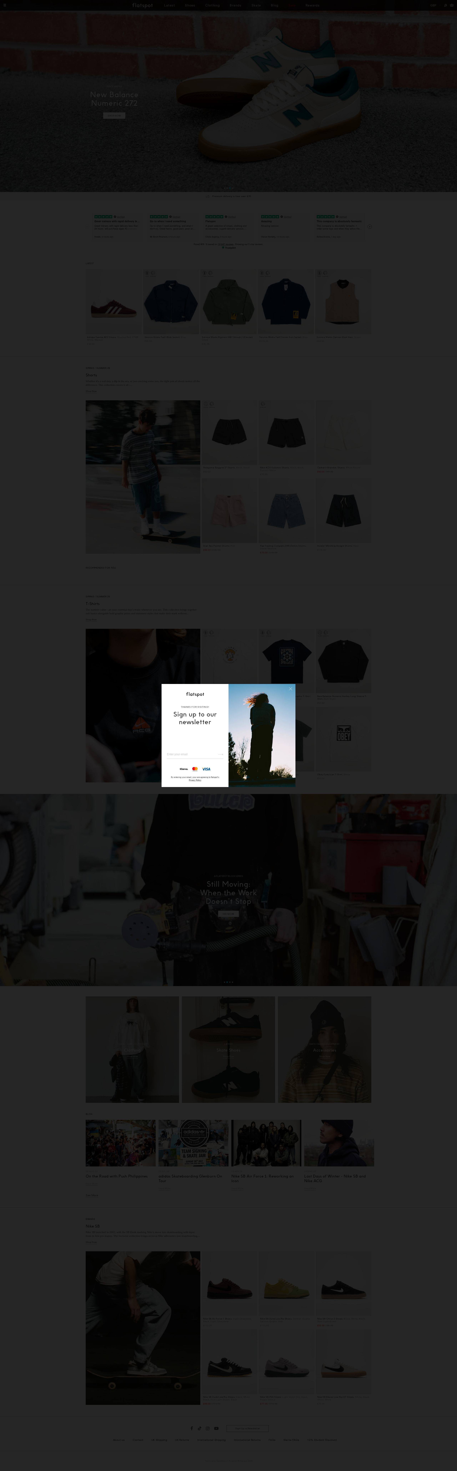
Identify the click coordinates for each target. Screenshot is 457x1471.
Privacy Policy (195, 780)
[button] (290, 688)
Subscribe (219, 754)
